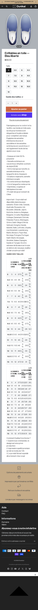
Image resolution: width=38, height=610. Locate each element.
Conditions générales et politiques (19, 564)
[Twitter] (22, 569)
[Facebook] (8, 569)
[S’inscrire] (34, 541)
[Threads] (26, 569)
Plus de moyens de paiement (19, 120)
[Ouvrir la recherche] (6, 6)
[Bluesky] (29, 569)
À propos (5, 522)
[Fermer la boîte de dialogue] (35, 575)
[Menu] (2, 6)
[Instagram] (12, 569)
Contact (5, 511)
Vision (4, 525)
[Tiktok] (19, 569)
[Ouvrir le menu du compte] (31, 6)
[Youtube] (15, 569)
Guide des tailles (13, 97)
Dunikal (21, 560)
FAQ (3, 514)
